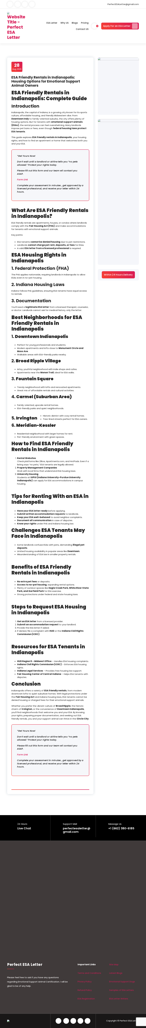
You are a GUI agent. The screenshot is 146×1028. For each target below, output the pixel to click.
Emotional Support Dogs (122, 981)
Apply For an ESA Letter (116, 26)
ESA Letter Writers (118, 998)
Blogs (75, 22)
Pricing (85, 22)
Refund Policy (85, 990)
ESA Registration (86, 998)
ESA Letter (51, 22)
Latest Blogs (115, 973)
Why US (64, 22)
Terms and (84, 973)
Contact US (82, 29)
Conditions (95, 973)
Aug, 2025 (17, 66)
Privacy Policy (85, 981)
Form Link (22, 179)
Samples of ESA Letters (121, 990)
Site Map (113, 964)
